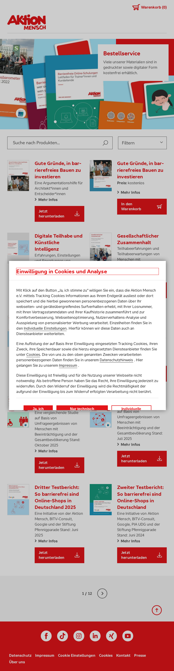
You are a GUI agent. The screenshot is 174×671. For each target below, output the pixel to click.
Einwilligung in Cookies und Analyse (61, 271)
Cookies (33, 354)
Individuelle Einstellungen (45, 328)
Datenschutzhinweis (116, 359)
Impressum (68, 365)
